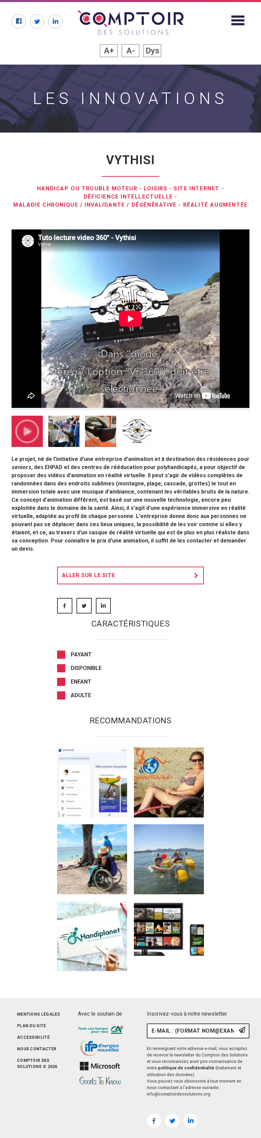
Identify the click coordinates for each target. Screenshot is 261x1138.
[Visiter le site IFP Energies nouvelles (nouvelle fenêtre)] (100, 1048)
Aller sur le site (88, 575)
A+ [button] (109, 50)
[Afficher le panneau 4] (137, 431)
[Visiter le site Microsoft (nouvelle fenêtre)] (100, 1066)
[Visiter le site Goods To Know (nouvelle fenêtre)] (100, 1081)
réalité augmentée (215, 205)
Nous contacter (36, 1049)
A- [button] (130, 50)
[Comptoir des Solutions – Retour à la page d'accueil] (131, 22)
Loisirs (155, 188)
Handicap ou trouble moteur (87, 188)
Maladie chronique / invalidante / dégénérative (95, 205)
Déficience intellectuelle (128, 196)
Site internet (197, 188)
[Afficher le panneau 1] (27, 431)
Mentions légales (38, 1014)
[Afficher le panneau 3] (100, 431)
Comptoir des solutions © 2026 (37, 1063)
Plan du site (31, 1025)
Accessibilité (33, 1037)
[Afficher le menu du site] (238, 20)
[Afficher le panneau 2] (64, 431)
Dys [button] (152, 50)
